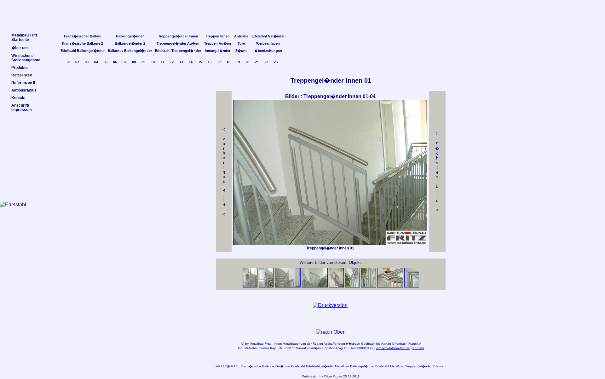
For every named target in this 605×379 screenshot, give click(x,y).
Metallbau (257, 343)
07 (124, 62)
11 (162, 62)
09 (143, 62)
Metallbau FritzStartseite (24, 37)
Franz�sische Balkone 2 (82, 43)
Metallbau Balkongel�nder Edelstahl (362, 366)
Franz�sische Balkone (257, 366)
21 (257, 62)
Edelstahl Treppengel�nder (178, 51)
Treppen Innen (218, 36)
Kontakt (418, 348)
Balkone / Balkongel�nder (130, 51)
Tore (241, 43)
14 (191, 62)
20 (247, 62)
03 (87, 62)
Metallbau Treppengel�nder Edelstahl (418, 366)
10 (153, 62)
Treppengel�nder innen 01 (331, 80)
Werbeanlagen (268, 43)
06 (115, 62)
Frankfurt (414, 343)
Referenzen (21, 75)
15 (200, 62)
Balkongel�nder (130, 36)
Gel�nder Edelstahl (290, 366)
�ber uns (20, 48)
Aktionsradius (24, 90)
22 (266, 62)
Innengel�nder (217, 51)
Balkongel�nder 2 (130, 43)
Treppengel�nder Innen (178, 36)
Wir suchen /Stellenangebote (25, 57)
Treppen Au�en (217, 43)
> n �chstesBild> (437, 171)
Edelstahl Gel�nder (268, 36)
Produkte (19, 67)
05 (105, 62)
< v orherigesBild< (223, 172)
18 (228, 62)
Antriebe (241, 36)
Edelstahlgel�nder (320, 366)
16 (209, 62)
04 (96, 62)
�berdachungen (268, 51)
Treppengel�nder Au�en (178, 43)
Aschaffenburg (334, 343)
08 (134, 62)
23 (276, 62)
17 (219, 62)
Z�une (241, 51)
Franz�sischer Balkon (82, 36)
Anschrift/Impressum (21, 107)
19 (238, 62)
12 (172, 62)
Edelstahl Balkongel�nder (82, 51)
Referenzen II (23, 83)
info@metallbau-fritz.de (393, 348)
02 (77, 62)
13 (181, 62)
